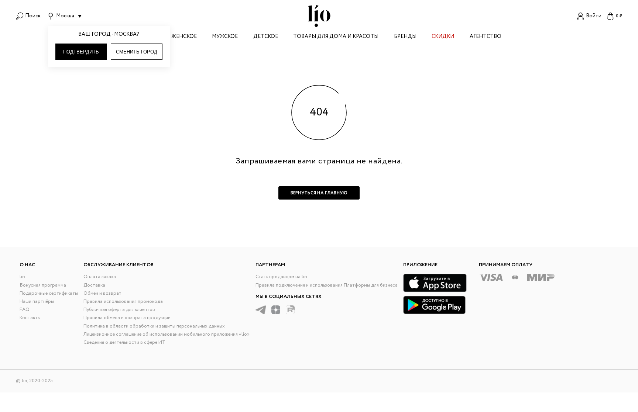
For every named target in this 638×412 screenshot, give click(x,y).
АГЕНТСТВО (485, 37)
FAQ (25, 309)
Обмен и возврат (102, 293)
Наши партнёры (37, 301)
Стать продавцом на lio (281, 276)
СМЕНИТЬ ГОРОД (136, 52)
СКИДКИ (443, 37)
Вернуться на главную (319, 193)
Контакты (30, 317)
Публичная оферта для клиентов (119, 309)
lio (22, 276)
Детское (265, 37)
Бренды (405, 37)
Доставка (94, 285)
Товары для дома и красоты (335, 37)
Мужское (225, 37)
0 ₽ (619, 16)
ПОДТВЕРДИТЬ (81, 52)
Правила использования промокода (123, 301)
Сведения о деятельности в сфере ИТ (124, 342)
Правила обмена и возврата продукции (127, 317)
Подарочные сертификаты (49, 293)
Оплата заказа (99, 276)
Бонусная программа (43, 285)
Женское (184, 37)
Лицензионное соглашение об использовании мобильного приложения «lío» (166, 334)
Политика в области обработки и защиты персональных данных (154, 326)
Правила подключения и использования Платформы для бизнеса (326, 285)
